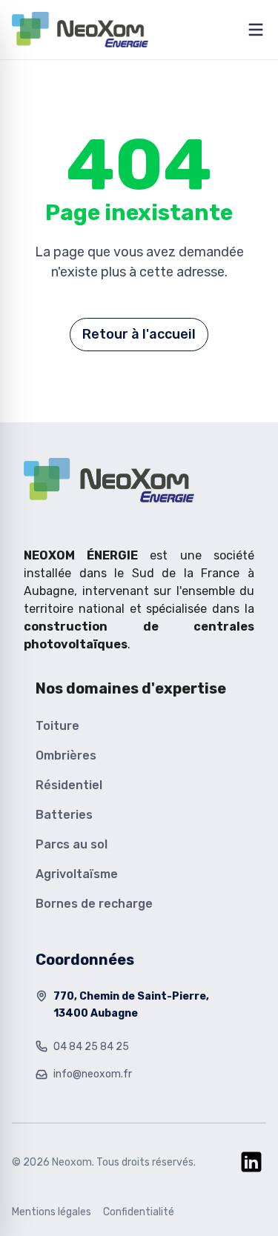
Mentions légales (51, 1212)
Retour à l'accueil (139, 334)
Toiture (57, 726)
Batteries (64, 815)
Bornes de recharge (94, 904)
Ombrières (66, 755)
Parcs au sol (71, 844)
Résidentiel (69, 785)
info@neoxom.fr (92, 1074)
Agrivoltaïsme (77, 874)
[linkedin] (251, 1162)
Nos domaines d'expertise (131, 688)
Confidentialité (138, 1212)
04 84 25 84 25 (91, 1046)
